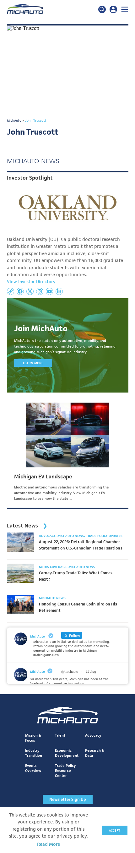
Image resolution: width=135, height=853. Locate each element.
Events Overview (33, 768)
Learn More (33, 363)
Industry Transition (33, 753)
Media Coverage (53, 567)
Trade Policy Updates (104, 535)
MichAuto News (71, 535)
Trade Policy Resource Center (65, 770)
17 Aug (91, 671)
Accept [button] (114, 830)
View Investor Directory (31, 281)
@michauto (69, 671)
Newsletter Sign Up (67, 799)
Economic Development (66, 753)
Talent (60, 735)
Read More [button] (48, 844)
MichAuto (37, 671)
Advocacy (48, 535)
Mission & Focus (33, 738)
